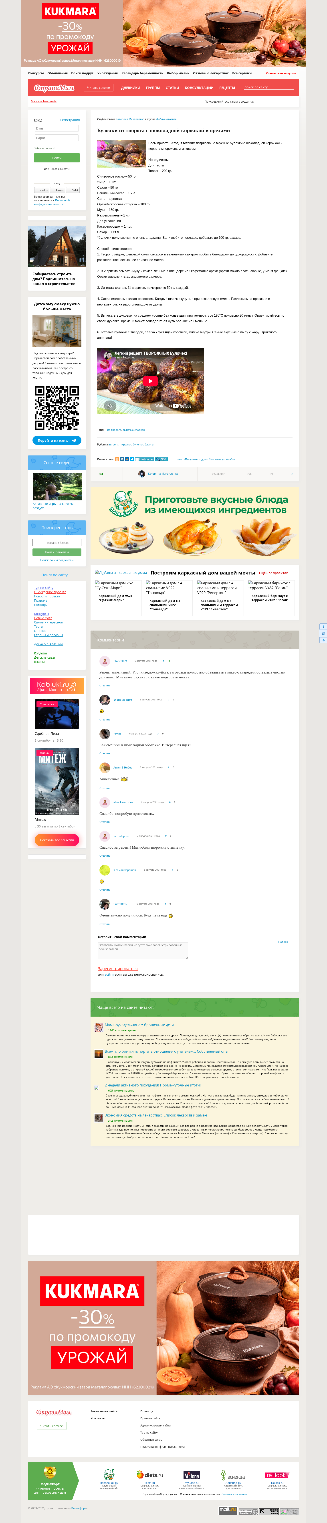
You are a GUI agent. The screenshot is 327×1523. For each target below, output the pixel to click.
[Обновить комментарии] (323, 633)
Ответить (105, 685)
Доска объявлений (48, 644)
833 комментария (120, 1057)
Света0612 (120, 904)
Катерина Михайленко (130, 119)
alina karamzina (123, 802)
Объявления (57, 73)
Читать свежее (98, 87)
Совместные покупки (280, 73)
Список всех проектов (234, 1494)
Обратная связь (151, 1440)
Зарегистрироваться (118, 968)
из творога (114, 430)
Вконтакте (54, 176)
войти (109, 974)
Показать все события (57, 840)
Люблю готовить (166, 119)
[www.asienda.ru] (233, 1480)
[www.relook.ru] (277, 1480)
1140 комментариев (122, 1030)
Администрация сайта (155, 1425)
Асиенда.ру (233, 1483)
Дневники (130, 87)
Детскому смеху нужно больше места (57, 306)
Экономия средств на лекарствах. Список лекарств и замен (156, 1115)
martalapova (121, 836)
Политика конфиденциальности (162, 1447)
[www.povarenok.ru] (109, 1480)
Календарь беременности (143, 73)
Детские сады (44, 657)
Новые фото (43, 618)
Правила (40, 600)
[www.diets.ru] (150, 1480)
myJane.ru (191, 1483)
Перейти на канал (54, 440)
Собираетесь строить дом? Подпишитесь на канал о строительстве (53, 278)
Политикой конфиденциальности (52, 202)
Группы (153, 87)
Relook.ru (277, 1483)
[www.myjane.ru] (192, 1480)
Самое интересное (48, 622)
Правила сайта (150, 1418)
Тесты (38, 626)
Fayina (117, 734)
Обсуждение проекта (50, 592)
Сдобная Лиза (47, 733)
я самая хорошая (124, 870)
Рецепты (227, 87)
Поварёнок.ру (109, 1483)
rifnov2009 (120, 661)
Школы (39, 661)
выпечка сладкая (134, 430)
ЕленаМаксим (122, 700)
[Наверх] (323, 626)
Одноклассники (60, 176)
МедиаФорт (50, 1484)
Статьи (172, 87)
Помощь (40, 605)
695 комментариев (121, 1090)
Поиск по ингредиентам (57, 560)
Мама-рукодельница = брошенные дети (139, 1024)
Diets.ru (150, 1483)
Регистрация (70, 120)
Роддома (40, 653)
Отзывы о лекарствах (211, 73)
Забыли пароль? (44, 148)
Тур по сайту (43, 588)
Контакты (98, 1418)
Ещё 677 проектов (273, 573)
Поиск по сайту (54, 574)
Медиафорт (78, 1508)
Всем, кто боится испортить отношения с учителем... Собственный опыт (167, 1051)
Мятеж (40, 819)
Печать (180, 459)
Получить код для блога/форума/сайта (210, 459)
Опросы (40, 631)
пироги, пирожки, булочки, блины (131, 444)
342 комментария (120, 1120)
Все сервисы (242, 73)
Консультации (199, 87)
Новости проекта (47, 596)
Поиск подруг (82, 73)
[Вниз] (323, 640)
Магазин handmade (44, 101)
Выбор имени (178, 73)
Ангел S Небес (122, 767)
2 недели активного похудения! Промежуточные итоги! (153, 1085)
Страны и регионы (48, 635)
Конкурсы (36, 73)
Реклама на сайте (104, 1411)
